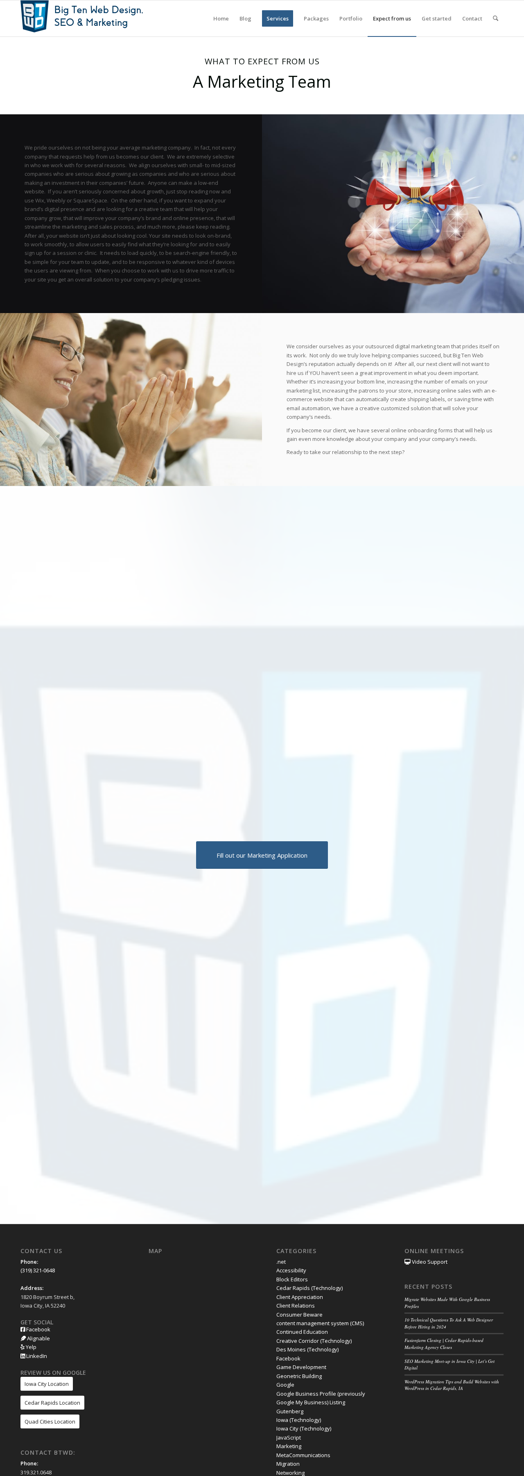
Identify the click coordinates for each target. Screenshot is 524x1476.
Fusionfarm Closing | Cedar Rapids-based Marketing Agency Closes (443, 1343)
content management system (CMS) (320, 1323)
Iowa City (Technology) (303, 1428)
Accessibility (291, 1270)
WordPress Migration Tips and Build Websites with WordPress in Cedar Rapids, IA (451, 1385)
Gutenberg (289, 1411)
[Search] (496, 18)
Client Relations (295, 1305)
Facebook (37, 1329)
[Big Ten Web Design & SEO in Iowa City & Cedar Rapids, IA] (81, 18)
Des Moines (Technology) (307, 1349)
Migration (288, 1463)
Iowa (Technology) (298, 1420)
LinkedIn (36, 1356)
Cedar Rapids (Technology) (309, 1288)
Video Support (429, 1261)
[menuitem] (221, 18)
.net (281, 1261)
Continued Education (302, 1331)
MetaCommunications (303, 1455)
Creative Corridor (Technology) (314, 1340)
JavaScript (288, 1437)
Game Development (301, 1367)
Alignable (38, 1338)
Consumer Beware (299, 1314)
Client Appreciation (299, 1297)
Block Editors (292, 1279)
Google (285, 1384)
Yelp (30, 1347)
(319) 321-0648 (37, 1270)
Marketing (288, 1446)
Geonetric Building (299, 1376)
